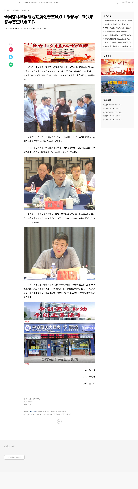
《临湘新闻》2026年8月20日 (111, 108)
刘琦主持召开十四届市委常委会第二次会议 (118, 42)
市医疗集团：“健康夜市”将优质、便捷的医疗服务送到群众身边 (118, 20)
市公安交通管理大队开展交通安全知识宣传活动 (118, 35)
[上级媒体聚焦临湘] (117, 84)
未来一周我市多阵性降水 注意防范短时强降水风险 (118, 28)
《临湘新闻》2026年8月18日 (111, 116)
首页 (20, 2)
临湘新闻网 (14, 10)
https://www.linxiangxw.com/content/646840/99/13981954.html (50, 414)
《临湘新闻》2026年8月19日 (111, 112)
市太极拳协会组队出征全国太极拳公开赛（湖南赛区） (118, 39)
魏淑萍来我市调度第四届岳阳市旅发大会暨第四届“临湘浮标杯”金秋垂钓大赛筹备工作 (118, 46)
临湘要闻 (22, 10)
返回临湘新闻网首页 (14, 457)
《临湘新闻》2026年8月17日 (111, 119)
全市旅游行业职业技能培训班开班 (115, 24)
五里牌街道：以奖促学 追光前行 (115, 31)
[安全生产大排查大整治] (117, 67)
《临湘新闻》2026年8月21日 (111, 105)
